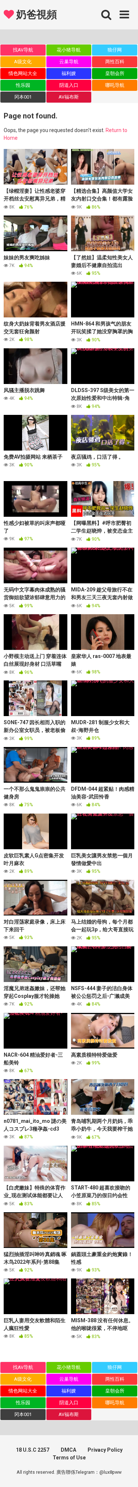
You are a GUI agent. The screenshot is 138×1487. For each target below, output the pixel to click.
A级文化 (23, 61)
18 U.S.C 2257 (32, 1450)
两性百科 (114, 61)
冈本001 (23, 97)
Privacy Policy (105, 1450)
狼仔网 (114, 50)
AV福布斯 (69, 97)
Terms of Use (69, 1458)
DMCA (68, 1450)
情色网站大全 (22, 73)
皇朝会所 (114, 73)
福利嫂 (68, 73)
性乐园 (23, 85)
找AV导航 (23, 50)
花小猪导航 (69, 50)
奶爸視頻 (35, 14)
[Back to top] (124, 1472)
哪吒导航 (114, 85)
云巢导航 (68, 61)
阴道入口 (68, 85)
